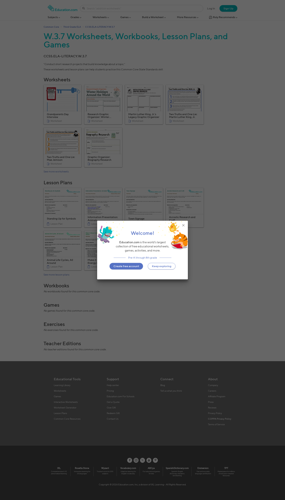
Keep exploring (161, 266)
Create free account (126, 266)
